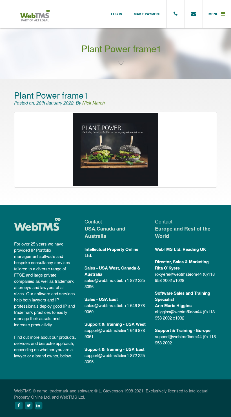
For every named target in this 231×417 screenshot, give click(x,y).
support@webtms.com (100, 330)
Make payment (147, 13)
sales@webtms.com (100, 280)
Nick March (93, 102)
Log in (116, 13)
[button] (217, 14)
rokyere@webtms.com (170, 274)
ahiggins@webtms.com (170, 311)
